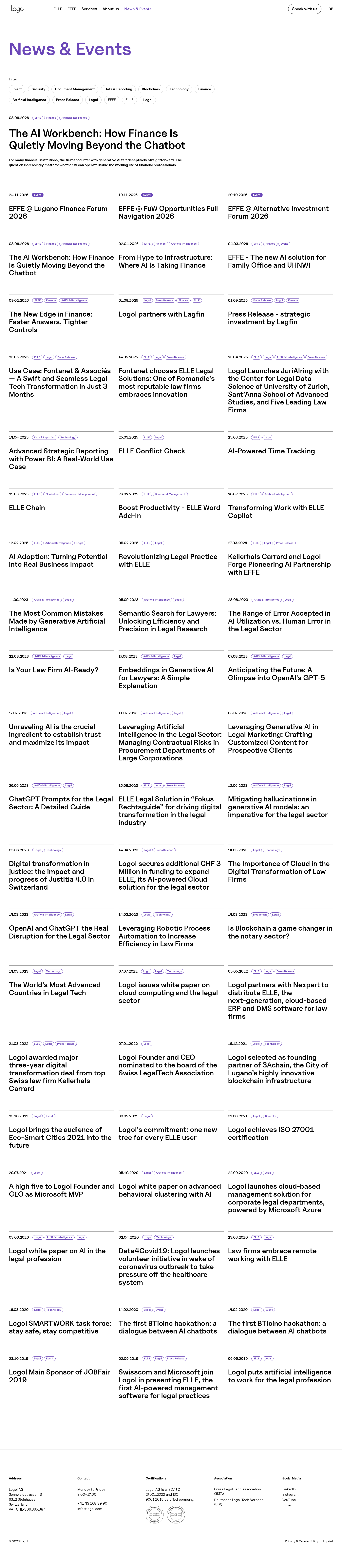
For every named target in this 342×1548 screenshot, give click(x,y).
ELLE (57, 9)
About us (111, 9)
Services (89, 9)
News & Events (138, 9)
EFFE (71, 9)
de (331, 9)
